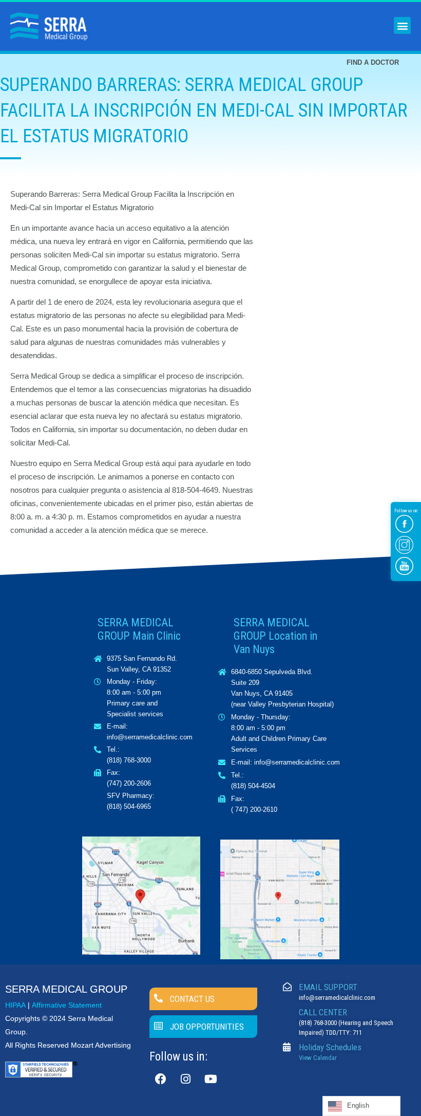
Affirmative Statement (67, 1005)
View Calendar (318, 1058)
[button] (402, 25)
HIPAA (15, 1005)
